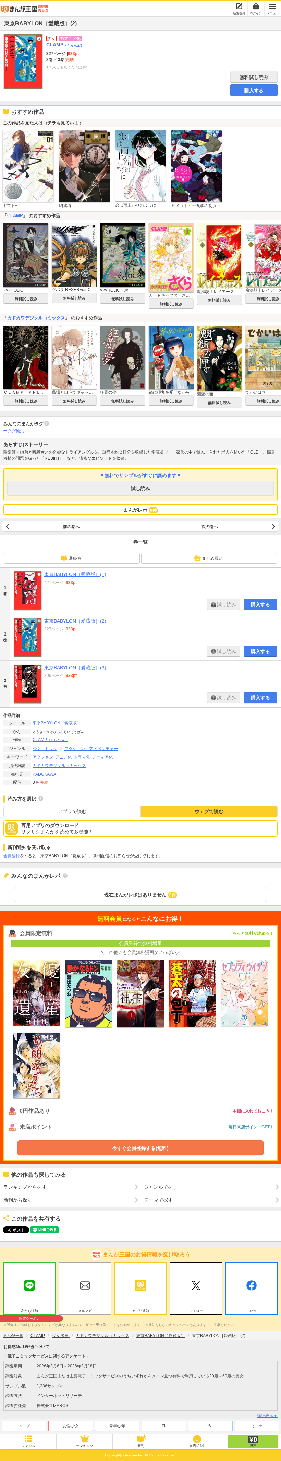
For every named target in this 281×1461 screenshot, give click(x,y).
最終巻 (75, 558)
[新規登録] (239, 6)
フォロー (196, 1311)
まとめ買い (212, 558)
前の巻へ (71, 526)
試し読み (140, 488)
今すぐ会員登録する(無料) (140, 1148)
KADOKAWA (44, 774)
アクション (43, 757)
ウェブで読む (209, 811)
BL (210, 1426)
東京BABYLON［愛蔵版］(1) (75, 574)
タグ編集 (16, 431)
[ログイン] (256, 6)
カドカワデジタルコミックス (36, 317)
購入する (254, 90)
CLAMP (65, 44)
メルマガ (85, 1311)
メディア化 (102, 757)
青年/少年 (117, 1426)
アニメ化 (63, 757)
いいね (251, 1311)
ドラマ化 (82, 757)
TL (164, 1426)
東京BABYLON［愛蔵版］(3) (75, 667)
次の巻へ (209, 526)
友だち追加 (29, 1311)
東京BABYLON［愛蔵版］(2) (75, 621)
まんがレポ (140, 510)
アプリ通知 (140, 1311)
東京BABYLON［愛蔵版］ (57, 723)
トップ (24, 1426)
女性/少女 (71, 1426)
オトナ (257, 1426)
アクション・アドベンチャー (91, 748)
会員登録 (11, 855)
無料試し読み (254, 77)
